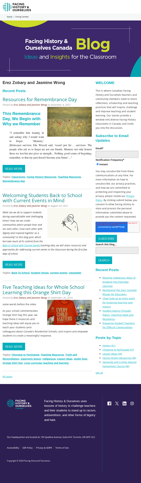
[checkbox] (117, 164)
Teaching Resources (69, 176)
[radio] (117, 164)
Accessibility (13, 447)
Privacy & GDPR (44, 447)
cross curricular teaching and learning (46, 363)
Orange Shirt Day (13, 363)
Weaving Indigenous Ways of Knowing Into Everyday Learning (118, 282)
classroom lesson (31, 358)
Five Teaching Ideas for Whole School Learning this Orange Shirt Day (43, 290)
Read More (14, 169)
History (108, 345)
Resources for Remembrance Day (40, 99)
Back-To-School (21, 272)
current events (58, 272)
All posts (7, 376)
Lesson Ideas (64, 358)
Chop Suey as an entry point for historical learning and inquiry (118, 302)
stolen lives (80, 358)
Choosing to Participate (25, 354)
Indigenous (49, 358)
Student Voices (40, 272)
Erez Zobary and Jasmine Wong (30, 104)
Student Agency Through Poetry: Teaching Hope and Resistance (117, 315)
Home (9, 16)
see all (99, 372)
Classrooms (18, 176)
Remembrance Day (14, 181)
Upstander (75, 272)
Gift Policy (28, 447)
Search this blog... (106, 244)
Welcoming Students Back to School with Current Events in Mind (42, 198)
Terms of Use (62, 447)
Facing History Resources (41, 176)
